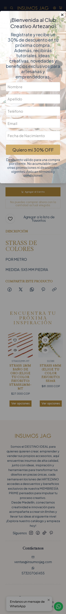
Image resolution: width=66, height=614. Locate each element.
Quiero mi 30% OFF (33, 149)
